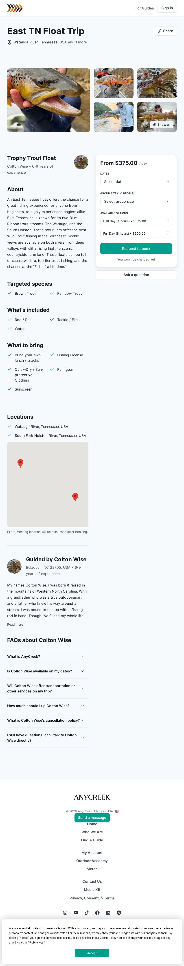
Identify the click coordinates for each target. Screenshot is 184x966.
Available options (114, 213)
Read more (15, 624)
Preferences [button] (36, 942)
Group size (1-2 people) (117, 193)
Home (92, 824)
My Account (92, 852)
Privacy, (76, 898)
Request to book (136, 248)
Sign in (167, 8)
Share (168, 31)
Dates (104, 173)
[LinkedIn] (108, 912)
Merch (92, 869)
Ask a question (136, 274)
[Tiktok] (86, 912)
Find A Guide (92, 840)
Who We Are (92, 832)
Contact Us (92, 881)
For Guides (145, 8)
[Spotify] (118, 912)
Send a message (92, 817)
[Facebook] (97, 912)
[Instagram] (65, 912)
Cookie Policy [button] (108, 937)
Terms (109, 898)
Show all (164, 124)
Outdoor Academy (92, 860)
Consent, (92, 898)
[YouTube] (75, 912)
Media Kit (92, 889)
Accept (92, 953)
